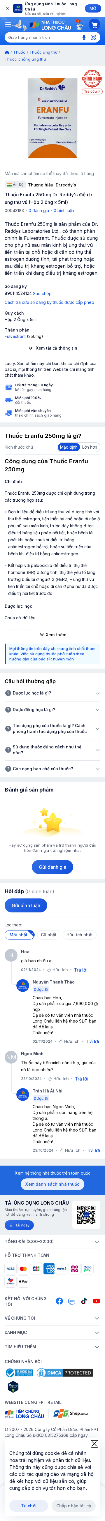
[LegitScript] (34, 1387)
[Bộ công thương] (19, 1373)
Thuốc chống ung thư (25, 59)
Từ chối (28, 1505)
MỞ (93, 8)
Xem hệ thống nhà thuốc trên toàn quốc (52, 1173)
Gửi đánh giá (52, 867)
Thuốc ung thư (43, 52)
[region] (52, 118)
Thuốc (19, 52)
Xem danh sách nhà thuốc (52, 1184)
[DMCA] (65, 1373)
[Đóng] (6, 8)
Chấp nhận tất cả (73, 1505)
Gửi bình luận (26, 905)
